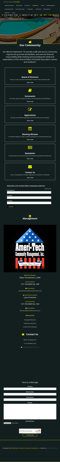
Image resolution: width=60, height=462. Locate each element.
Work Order (38, 9)
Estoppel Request (30, 320)
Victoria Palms (12, 2)
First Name (9, 195)
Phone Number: (30, 392)
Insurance (27, 5)
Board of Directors (10, 5)
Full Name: (30, 386)
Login (13, 12)
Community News (21, 9)
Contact (7, 12)
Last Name (9, 200)
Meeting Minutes (51, 5)
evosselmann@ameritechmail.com (30, 291)
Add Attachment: (30, 421)
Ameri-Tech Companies (52, 448)
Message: (30, 402)
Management (47, 9)
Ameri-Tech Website (30, 327)
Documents (19, 5)
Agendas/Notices (9, 9)
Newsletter (30, 9)
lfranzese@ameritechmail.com (30, 311)
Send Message (30, 435)
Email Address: (30, 397)
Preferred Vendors (30, 323)
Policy (42, 5)
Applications (35, 5)
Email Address (11, 190)
